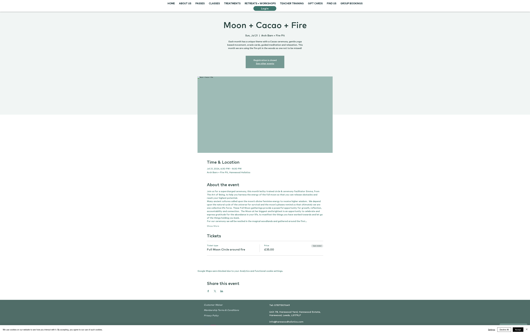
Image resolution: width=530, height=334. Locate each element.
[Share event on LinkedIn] (221, 291)
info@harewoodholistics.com (286, 322)
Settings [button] (491, 329)
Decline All (504, 329)
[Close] (526, 329)
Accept (518, 329)
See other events (265, 64)
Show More (213, 226)
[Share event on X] (215, 291)
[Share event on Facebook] (208, 291)
